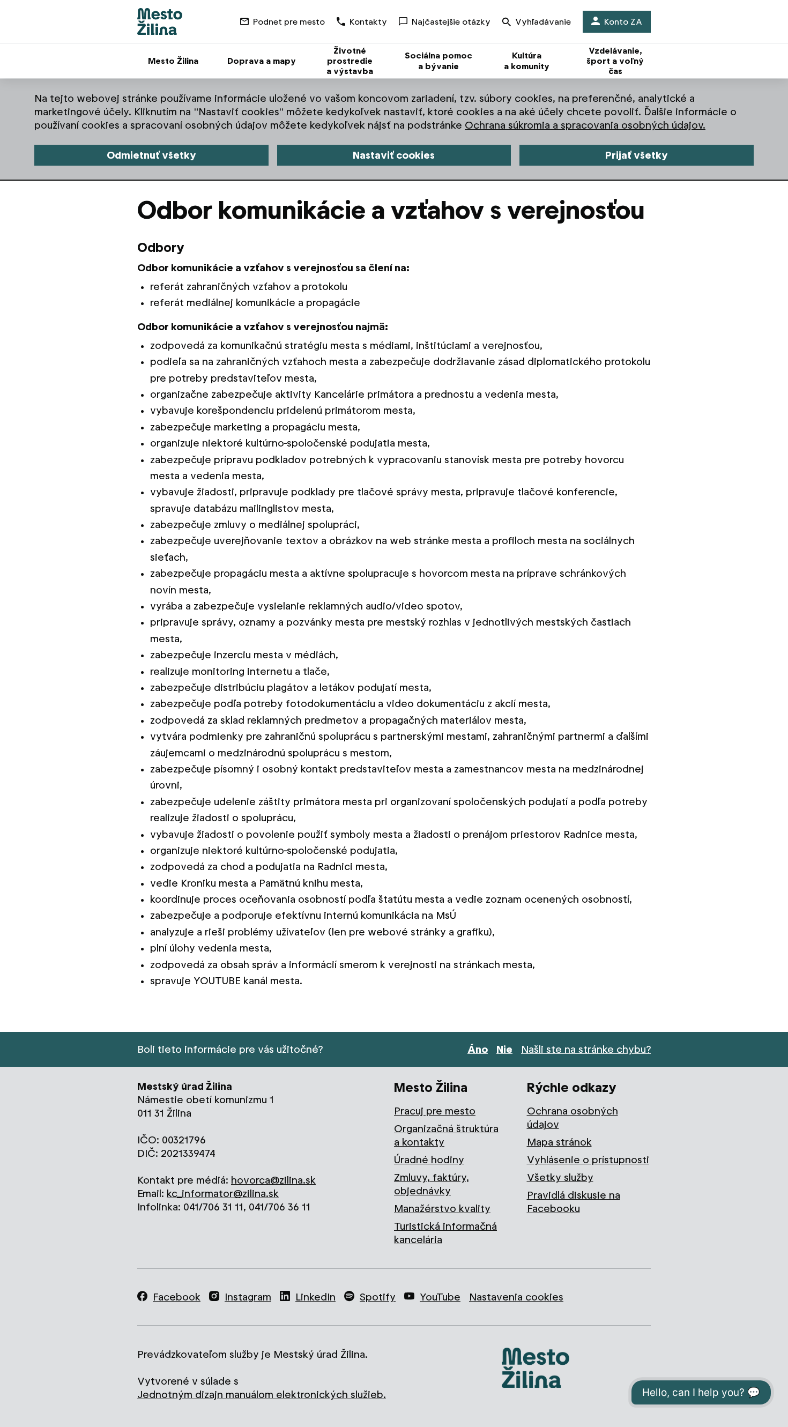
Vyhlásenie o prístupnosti (588, 1160)
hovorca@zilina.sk (273, 1180)
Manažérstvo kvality (442, 1208)
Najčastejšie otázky (451, 21)
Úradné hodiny (429, 1160)
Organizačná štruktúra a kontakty (446, 1135)
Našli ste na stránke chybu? (586, 1049)
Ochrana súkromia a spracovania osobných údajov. (585, 125)
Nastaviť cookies (394, 155)
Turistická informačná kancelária (445, 1233)
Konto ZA (623, 21)
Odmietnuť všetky (151, 155)
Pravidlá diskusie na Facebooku (573, 1202)
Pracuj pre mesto (434, 1111)
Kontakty (368, 21)
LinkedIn (315, 1297)
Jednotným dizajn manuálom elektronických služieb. (261, 1394)
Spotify (378, 1297)
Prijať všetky (636, 155)
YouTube (440, 1297)
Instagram (248, 1297)
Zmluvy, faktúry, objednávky (431, 1184)
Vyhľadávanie (543, 21)
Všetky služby (560, 1177)
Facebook (176, 1297)
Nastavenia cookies (516, 1297)
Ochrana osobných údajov (572, 1117)
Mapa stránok (559, 1142)
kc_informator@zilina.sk (223, 1193)
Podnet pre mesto (289, 21)
